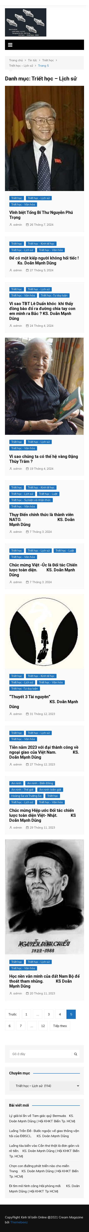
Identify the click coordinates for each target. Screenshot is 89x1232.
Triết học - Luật (48, 493)
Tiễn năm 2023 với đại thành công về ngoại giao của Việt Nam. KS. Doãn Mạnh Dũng (44, 752)
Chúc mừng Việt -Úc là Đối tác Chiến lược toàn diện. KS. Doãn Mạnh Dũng (43, 569)
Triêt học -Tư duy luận (54, 295)
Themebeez (19, 1222)
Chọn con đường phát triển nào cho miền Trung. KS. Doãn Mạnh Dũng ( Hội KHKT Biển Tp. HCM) (43, 1171)
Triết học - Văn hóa (23, 204)
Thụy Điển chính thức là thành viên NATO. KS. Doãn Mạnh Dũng (42, 519)
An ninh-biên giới (50, 789)
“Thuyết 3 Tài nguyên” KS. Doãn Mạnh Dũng (43, 701)
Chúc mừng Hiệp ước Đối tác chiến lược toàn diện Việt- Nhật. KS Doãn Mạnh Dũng (42, 815)
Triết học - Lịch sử (39, 198)
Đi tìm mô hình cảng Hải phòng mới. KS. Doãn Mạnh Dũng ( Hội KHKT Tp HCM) (44, 1188)
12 (43, 1026)
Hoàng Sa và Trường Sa (26, 795)
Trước (12, 1014)
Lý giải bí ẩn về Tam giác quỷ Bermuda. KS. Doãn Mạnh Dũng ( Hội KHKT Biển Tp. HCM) (42, 1118)
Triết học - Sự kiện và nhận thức (31, 500)
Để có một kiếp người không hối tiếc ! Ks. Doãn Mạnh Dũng (44, 260)
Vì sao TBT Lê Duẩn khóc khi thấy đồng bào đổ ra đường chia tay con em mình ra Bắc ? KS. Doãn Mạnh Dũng (42, 311)
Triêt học (16, 198)
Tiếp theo (60, 1026)
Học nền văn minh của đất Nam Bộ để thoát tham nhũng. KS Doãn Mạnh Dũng (44, 981)
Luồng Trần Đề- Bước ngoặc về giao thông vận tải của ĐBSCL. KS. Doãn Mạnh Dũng (44, 1133)
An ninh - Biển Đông (40, 783)
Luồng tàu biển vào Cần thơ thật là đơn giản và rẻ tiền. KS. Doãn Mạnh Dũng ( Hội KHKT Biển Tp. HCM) (44, 1151)
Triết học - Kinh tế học (41, 243)
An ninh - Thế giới (22, 789)
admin (17, 224)
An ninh (16, 783)
